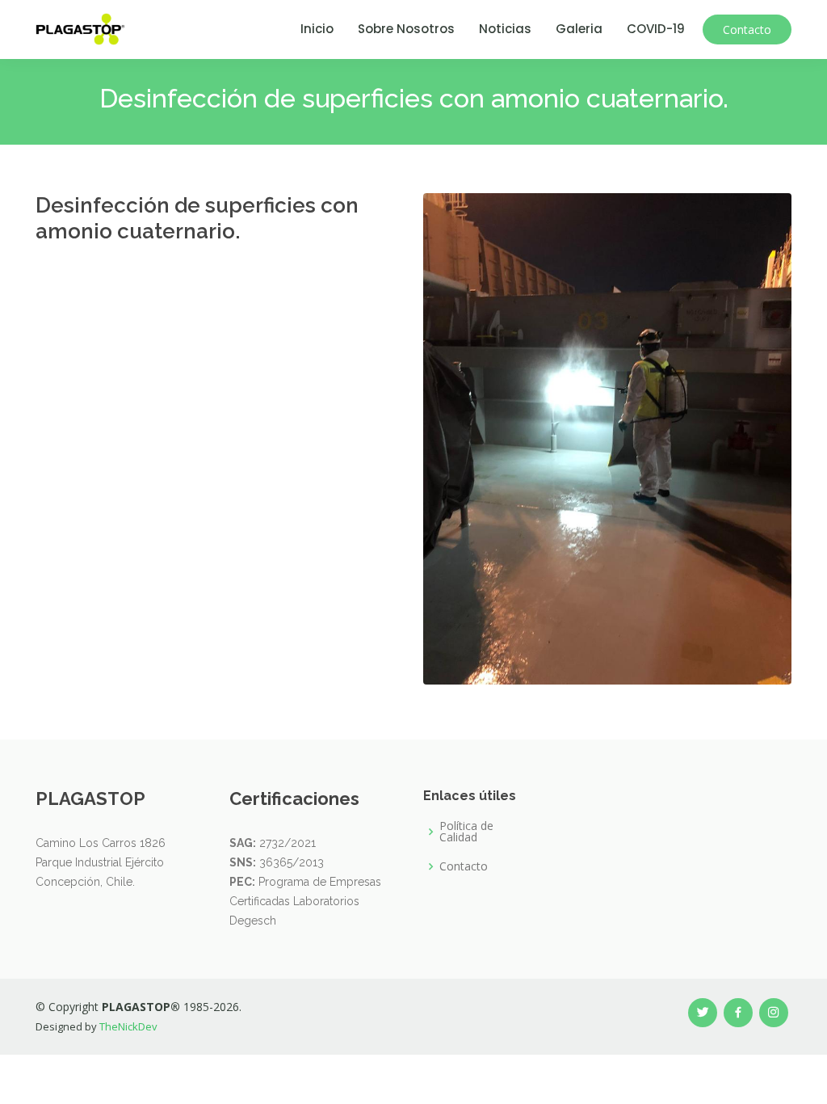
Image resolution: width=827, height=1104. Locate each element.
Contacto (747, 29)
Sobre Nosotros (406, 28)
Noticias (505, 28)
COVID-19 (656, 28)
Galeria (579, 28)
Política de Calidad (466, 831)
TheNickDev (128, 1026)
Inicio (317, 28)
